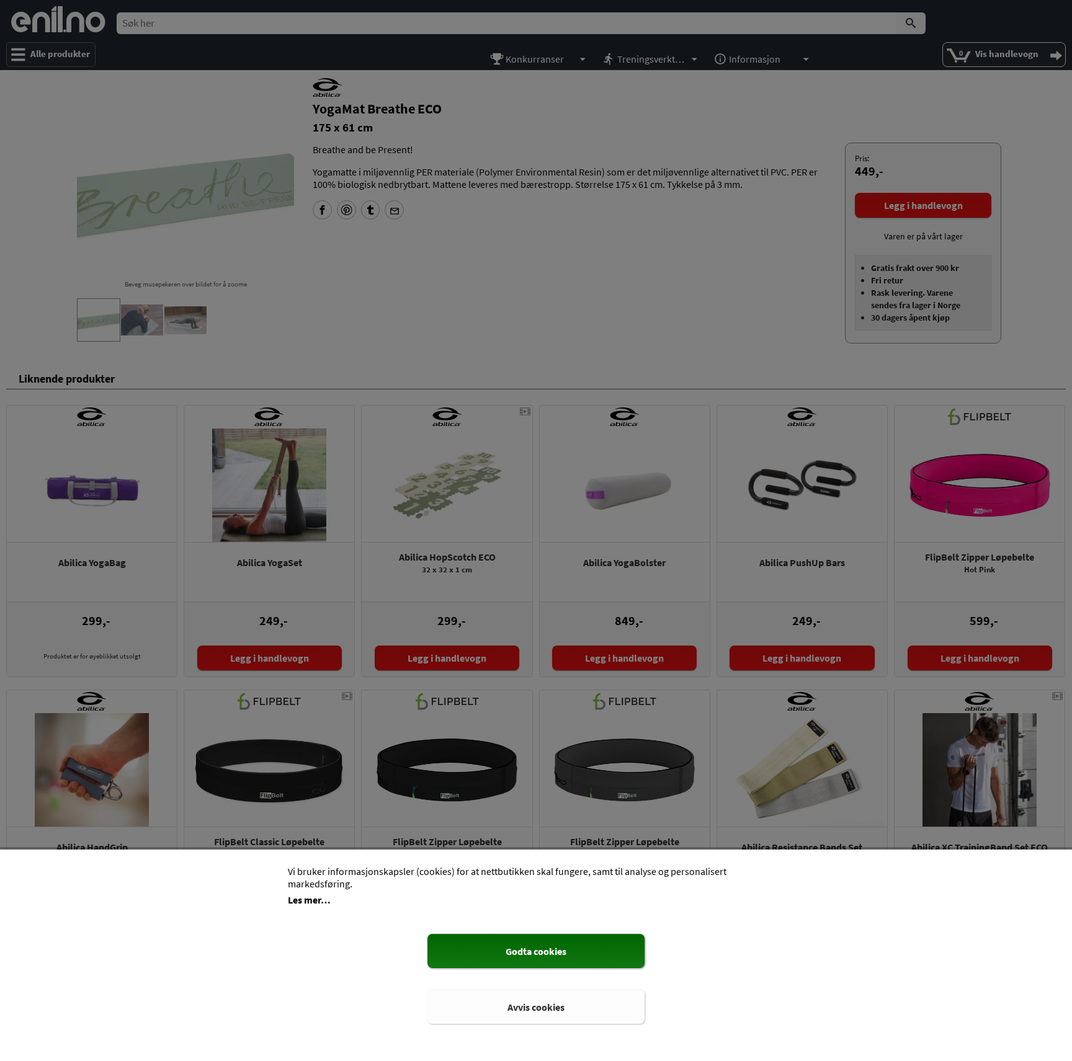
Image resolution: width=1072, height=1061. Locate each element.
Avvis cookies (536, 1007)
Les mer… (309, 900)
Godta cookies (536, 951)
